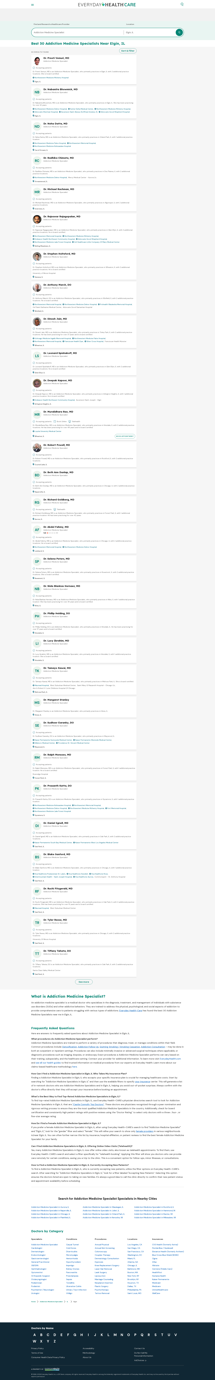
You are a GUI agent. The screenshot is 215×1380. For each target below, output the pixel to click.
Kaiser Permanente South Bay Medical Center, (53, 842)
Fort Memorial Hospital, (116, 808)
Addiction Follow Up (88, 1046)
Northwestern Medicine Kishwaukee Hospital (53, 146)
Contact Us (139, 1348)
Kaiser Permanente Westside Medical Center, (93, 740)
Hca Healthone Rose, (99, 874)
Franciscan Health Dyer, (74, 341)
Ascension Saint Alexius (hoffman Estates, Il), (79, 112)
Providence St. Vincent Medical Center (74, 743)
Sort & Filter (127, 50)
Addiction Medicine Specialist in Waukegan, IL (103, 1207)
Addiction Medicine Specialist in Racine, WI (153, 1214)
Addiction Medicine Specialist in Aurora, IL (50, 1207)
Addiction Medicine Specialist (51, 1302)
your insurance (142, 1081)
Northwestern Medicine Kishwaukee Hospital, (53, 805)
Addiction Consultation (153, 1046)
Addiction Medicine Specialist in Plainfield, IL (51, 1217)
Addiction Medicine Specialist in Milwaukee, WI (155, 1217)
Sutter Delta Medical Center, (82, 109)
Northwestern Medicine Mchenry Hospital (52, 77)
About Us (87, 1357)
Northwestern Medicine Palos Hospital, (50, 143)
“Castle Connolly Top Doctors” (88, 1104)
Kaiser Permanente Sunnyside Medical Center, (53, 740)
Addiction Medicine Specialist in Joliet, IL (101, 1210)
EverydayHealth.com (170, 1058)
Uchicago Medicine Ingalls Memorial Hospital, (53, 338)
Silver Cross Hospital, (95, 341)
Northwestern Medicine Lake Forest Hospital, (53, 242)
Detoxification (69, 1046)
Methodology (89, 1353)
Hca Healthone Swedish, (78, 874)
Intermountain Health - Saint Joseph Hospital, (53, 877)
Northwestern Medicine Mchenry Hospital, (114, 109)
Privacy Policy (37, 1348)
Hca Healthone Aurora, (84, 877)
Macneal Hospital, (42, 685)
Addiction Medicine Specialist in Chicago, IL (50, 1214)
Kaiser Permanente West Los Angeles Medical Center (96, 842)
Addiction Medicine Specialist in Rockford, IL (154, 1207)
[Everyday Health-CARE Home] (107, 4)
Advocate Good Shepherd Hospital (115, 112)
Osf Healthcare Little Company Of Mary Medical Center (97, 242)
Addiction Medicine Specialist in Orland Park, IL (104, 1214)
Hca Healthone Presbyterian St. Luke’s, (50, 874)
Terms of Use (37, 1353)
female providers (144, 1131)
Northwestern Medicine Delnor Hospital (81, 547)
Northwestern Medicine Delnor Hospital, (51, 109)
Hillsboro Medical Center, (45, 743)
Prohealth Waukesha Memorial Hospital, (116, 304)
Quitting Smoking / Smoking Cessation (120, 1046)
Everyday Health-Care (130, 1010)
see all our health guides (48, 1062)
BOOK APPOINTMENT (125, 436)
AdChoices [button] (139, 1360)
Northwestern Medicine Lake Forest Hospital (53, 811)
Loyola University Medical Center (48, 431)
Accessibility (88, 1348)
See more (84, 981)
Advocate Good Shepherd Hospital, (92, 239)
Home (33, 1302)
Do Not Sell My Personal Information (143, 1354)
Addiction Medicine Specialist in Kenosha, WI (103, 1217)
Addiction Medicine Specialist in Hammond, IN (154, 1210)
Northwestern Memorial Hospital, (82, 143)
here (74, 1066)
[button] (182, 4)
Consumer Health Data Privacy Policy (48, 1357)
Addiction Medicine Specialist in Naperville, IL (51, 1210)
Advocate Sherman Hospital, (46, 112)
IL (67, 1302)
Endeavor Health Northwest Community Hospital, (55, 239)
